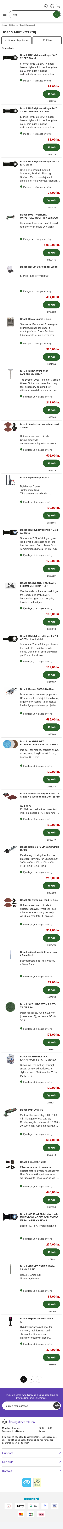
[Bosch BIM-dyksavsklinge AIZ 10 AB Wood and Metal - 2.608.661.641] (10, 639)
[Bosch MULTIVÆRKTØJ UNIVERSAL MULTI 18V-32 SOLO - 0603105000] (10, 217)
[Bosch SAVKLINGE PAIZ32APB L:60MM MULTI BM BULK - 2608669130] (10, 586)
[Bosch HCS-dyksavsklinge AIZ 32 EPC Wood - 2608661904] (10, 164)
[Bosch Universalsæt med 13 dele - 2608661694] (10, 903)
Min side (7, 1462)
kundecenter (50, 1436)
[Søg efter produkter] (56, 14)
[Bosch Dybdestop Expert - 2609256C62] (10, 480)
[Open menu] (4, 14)
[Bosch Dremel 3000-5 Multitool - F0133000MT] (10, 692)
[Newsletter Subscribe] (56, 1405)
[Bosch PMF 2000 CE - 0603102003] (10, 1112)
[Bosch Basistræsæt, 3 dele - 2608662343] (10, 322)
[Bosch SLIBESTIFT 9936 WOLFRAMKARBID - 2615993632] (10, 374)
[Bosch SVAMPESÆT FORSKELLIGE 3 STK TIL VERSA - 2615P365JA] (10, 744)
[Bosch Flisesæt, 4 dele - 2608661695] (10, 1165)
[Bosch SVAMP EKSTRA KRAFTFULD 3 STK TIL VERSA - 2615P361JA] (10, 1059)
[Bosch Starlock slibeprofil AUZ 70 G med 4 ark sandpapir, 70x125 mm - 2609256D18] (10, 796)
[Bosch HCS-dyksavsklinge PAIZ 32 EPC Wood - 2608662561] (10, 58)
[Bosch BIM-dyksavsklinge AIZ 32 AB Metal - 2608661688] (10, 532)
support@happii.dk (30, 1439)
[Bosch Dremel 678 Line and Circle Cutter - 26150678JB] (10, 849)
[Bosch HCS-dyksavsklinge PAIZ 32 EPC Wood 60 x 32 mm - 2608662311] (10, 111)
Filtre (49, 40)
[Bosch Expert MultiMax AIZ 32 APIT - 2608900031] (10, 1321)
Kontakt (7, 1471)
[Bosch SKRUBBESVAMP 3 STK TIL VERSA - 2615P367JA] (10, 1007)
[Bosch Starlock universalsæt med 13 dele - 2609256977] (10, 427)
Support (7, 1453)
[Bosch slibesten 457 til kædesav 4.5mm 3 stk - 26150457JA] (10, 955)
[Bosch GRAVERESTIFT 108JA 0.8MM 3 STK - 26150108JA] (10, 1269)
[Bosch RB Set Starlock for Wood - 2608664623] (10, 269)
